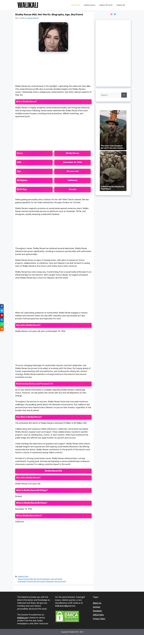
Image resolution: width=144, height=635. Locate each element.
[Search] (124, 95)
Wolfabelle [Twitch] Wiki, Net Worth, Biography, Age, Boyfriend (42, 581)
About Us (97, 603)
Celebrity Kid (120, 5)
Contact (96, 607)
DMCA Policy (98, 615)
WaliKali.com (22, 617)
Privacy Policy (99, 618)
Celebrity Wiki (75, 5)
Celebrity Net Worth (106, 5)
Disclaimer (97, 611)
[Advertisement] (53, 69)
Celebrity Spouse (89, 5)
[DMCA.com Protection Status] (67, 622)
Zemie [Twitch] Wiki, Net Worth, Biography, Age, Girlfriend (40, 579)
